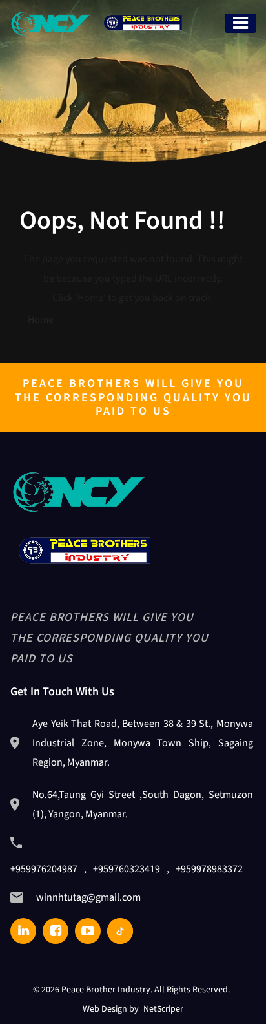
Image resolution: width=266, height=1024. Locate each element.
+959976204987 (43, 869)
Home (41, 320)
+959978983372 (209, 869)
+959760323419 (126, 869)
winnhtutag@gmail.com (88, 897)
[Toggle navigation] (240, 23)
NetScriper (163, 1009)
